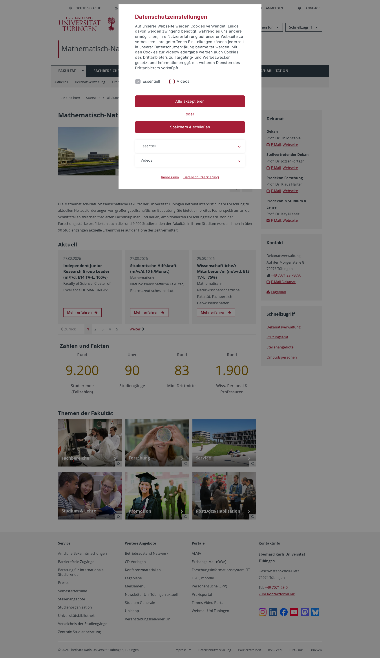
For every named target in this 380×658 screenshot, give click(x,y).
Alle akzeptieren (190, 101)
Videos (183, 81)
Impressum (170, 177)
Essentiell (151, 81)
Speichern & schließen (190, 127)
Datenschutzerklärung (201, 177)
